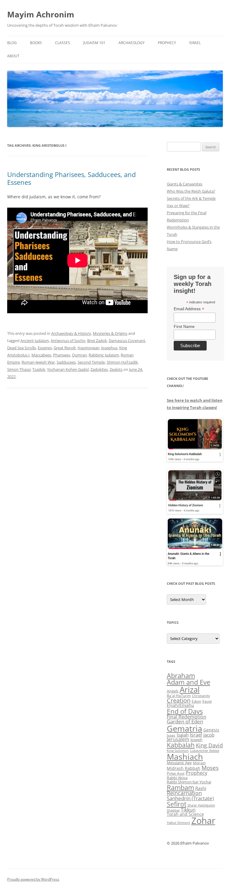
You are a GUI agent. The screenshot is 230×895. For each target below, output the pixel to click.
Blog (12, 42)
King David (209, 745)
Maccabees (41, 355)
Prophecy (167, 42)
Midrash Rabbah (183, 768)
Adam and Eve (188, 682)
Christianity (201, 695)
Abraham (181, 675)
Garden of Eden (185, 721)
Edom (196, 701)
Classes (62, 42)
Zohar (203, 821)
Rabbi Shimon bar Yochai (189, 782)
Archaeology (132, 42)
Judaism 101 (94, 42)
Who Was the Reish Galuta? (191, 191)
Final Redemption (186, 716)
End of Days (185, 711)
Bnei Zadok (97, 340)
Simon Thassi (19, 369)
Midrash (199, 763)
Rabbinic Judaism (104, 355)
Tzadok (38, 369)
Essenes (45, 347)
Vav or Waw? (178, 205)
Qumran (79, 355)
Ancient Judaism (34, 340)
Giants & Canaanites (184, 184)
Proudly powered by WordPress (33, 879)
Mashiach (185, 756)
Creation (178, 700)
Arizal (190, 689)
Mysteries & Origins (110, 333)
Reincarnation (184, 793)
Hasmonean (88, 347)
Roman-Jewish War (38, 362)
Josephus (109, 347)
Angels (172, 691)
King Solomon (178, 750)
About (13, 56)
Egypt (207, 701)
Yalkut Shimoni (178, 822)
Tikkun (188, 809)
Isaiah (183, 735)
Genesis (211, 730)
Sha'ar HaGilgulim (201, 805)
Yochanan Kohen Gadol (68, 369)
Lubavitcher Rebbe (204, 750)
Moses (210, 768)
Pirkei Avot (175, 773)
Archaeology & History (71, 333)
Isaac (171, 735)
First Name (184, 326)
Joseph (196, 739)
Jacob (208, 735)
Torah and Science (185, 814)
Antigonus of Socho (68, 340)
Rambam (180, 787)
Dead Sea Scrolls (21, 347)
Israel (195, 42)
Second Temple (91, 362)
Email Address (189, 309)
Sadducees (66, 362)
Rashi (200, 788)
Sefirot (176, 804)
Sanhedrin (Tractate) (190, 798)
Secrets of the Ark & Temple (191, 198)
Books (36, 42)
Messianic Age (179, 762)
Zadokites (99, 369)
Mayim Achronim (40, 14)
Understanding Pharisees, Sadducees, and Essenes (71, 178)
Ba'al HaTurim (179, 695)
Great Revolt (65, 347)
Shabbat (173, 810)
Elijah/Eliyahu (180, 705)
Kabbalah (181, 745)
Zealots (116, 369)
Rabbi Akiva (177, 777)
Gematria (184, 728)
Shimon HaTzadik (122, 362)
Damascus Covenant (127, 340)
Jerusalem (178, 739)
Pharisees (61, 355)
